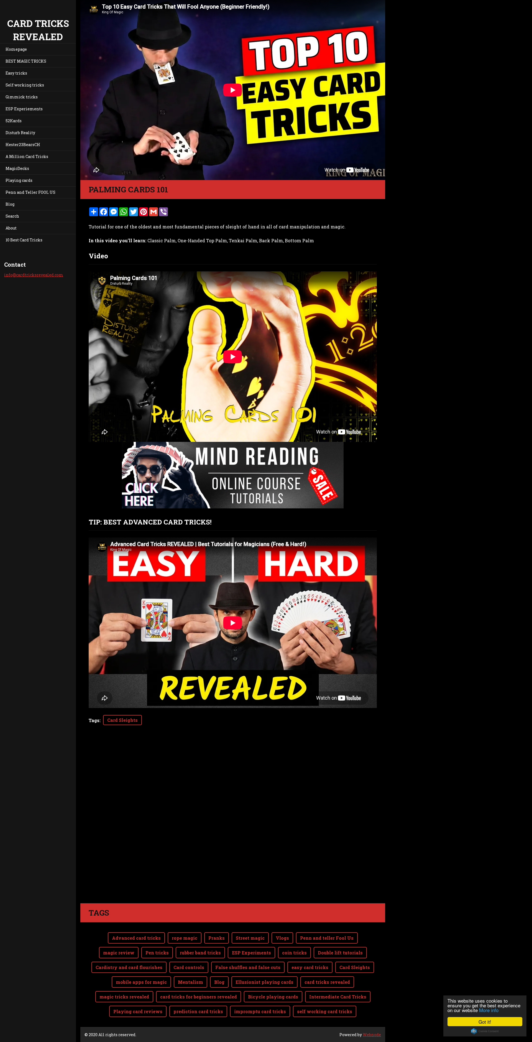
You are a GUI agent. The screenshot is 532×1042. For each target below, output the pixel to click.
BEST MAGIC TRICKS (26, 61)
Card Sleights (122, 720)
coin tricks (294, 953)
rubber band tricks (200, 953)
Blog (10, 204)
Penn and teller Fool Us (327, 938)
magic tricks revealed (124, 997)
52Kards (14, 120)
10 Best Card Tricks (24, 240)
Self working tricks (25, 85)
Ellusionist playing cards (264, 982)
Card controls (188, 967)
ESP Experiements (24, 108)
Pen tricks (157, 953)
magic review (118, 953)
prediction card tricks (198, 1011)
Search (12, 216)
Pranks (216, 938)
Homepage (16, 49)
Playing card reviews (137, 1011)
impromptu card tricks (260, 1011)
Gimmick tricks (22, 97)
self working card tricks (324, 1011)
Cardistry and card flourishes (129, 967)
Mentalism (190, 982)
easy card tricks (309, 967)
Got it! (485, 1021)
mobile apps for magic (141, 982)
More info (488, 1010)
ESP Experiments (251, 953)
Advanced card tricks (136, 938)
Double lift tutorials (340, 953)
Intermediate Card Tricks (337, 997)
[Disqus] (232, 825)
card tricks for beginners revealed (198, 997)
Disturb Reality (20, 132)
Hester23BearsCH (23, 144)
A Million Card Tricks (27, 156)
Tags (94, 720)
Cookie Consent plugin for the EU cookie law (485, 1031)
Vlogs (282, 938)
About (11, 228)
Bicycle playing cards (273, 997)
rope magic (184, 938)
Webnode (372, 1034)
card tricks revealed (327, 982)
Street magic (250, 938)
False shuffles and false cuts (247, 967)
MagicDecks (17, 168)
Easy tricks (16, 73)
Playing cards (19, 180)
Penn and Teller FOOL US (30, 192)
